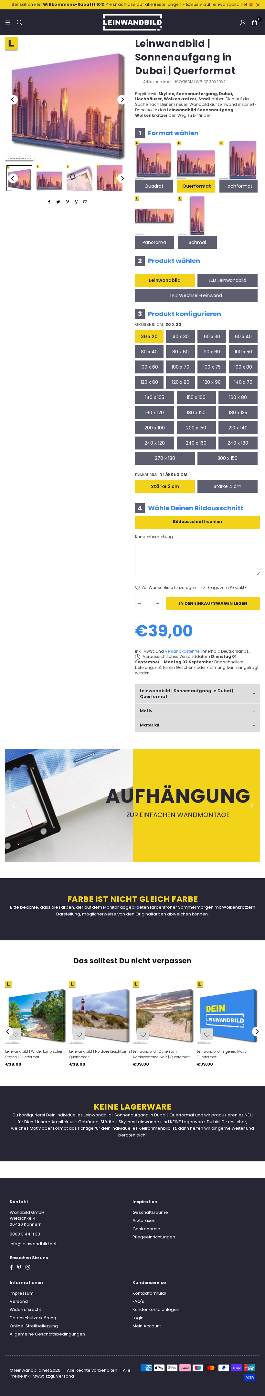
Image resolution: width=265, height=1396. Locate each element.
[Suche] (19, 22)
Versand (19, 1301)
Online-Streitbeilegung (34, 1326)
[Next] (122, 100)
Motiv (146, 711)
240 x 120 (154, 443)
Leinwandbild (165, 280)
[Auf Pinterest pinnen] (67, 202)
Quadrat (154, 186)
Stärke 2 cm (165, 486)
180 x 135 (238, 412)
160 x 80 (238, 397)
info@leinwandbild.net (33, 1244)
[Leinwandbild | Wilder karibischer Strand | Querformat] (37, 1012)
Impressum (22, 1293)
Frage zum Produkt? (227, 587)
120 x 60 (149, 382)
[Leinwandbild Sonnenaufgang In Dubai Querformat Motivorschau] (49, 178)
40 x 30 (180, 336)
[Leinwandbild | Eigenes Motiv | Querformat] (228, 1012)
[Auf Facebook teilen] (49, 202)
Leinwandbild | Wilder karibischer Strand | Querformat (33, 1054)
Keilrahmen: (161, 474)
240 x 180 (238, 443)
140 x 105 (154, 397)
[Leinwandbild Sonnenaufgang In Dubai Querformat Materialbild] (79, 178)
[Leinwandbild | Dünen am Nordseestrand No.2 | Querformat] (164, 1012)
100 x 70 (180, 367)
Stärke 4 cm (227, 486)
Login (137, 1318)
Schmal (197, 242)
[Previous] (13, 100)
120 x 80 (180, 382)
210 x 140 (238, 428)
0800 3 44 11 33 (25, 1234)
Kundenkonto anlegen (155, 1309)
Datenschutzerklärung (33, 1318)
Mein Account (146, 1326)
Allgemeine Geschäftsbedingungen (47, 1334)
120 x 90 (212, 382)
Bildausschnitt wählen (197, 521)
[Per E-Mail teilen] (85, 202)
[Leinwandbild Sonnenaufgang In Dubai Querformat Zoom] (109, 178)
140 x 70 (243, 382)
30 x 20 (149, 336)
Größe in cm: (158, 324)
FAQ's (138, 1301)
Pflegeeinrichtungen (153, 1237)
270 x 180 (165, 458)
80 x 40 (149, 352)
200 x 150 (196, 428)
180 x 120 (196, 412)
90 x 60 (212, 352)
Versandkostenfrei (182, 651)
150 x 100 (196, 397)
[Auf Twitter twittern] (58, 202)
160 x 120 (154, 412)
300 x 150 (227, 458)
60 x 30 (212, 336)
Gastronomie (146, 1229)
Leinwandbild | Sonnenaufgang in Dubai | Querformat (186, 694)
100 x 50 (243, 352)
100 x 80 (243, 367)
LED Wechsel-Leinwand (196, 295)
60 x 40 (243, 336)
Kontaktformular (149, 1293)
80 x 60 (180, 352)
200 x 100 (154, 428)
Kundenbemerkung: (154, 536)
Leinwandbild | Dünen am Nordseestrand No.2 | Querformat (161, 1054)
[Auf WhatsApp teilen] (76, 202)
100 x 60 (149, 367)
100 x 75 (212, 367)
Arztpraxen (143, 1220)
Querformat (196, 186)
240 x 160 (196, 443)
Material (149, 725)
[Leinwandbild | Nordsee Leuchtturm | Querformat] (100, 1012)
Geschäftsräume (150, 1212)
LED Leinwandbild (227, 280)
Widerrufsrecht (25, 1309)
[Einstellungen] (243, 22)
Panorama (154, 242)
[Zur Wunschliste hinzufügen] (207, 1034)
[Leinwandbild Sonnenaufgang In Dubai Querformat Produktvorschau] (19, 178)
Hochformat (238, 186)
